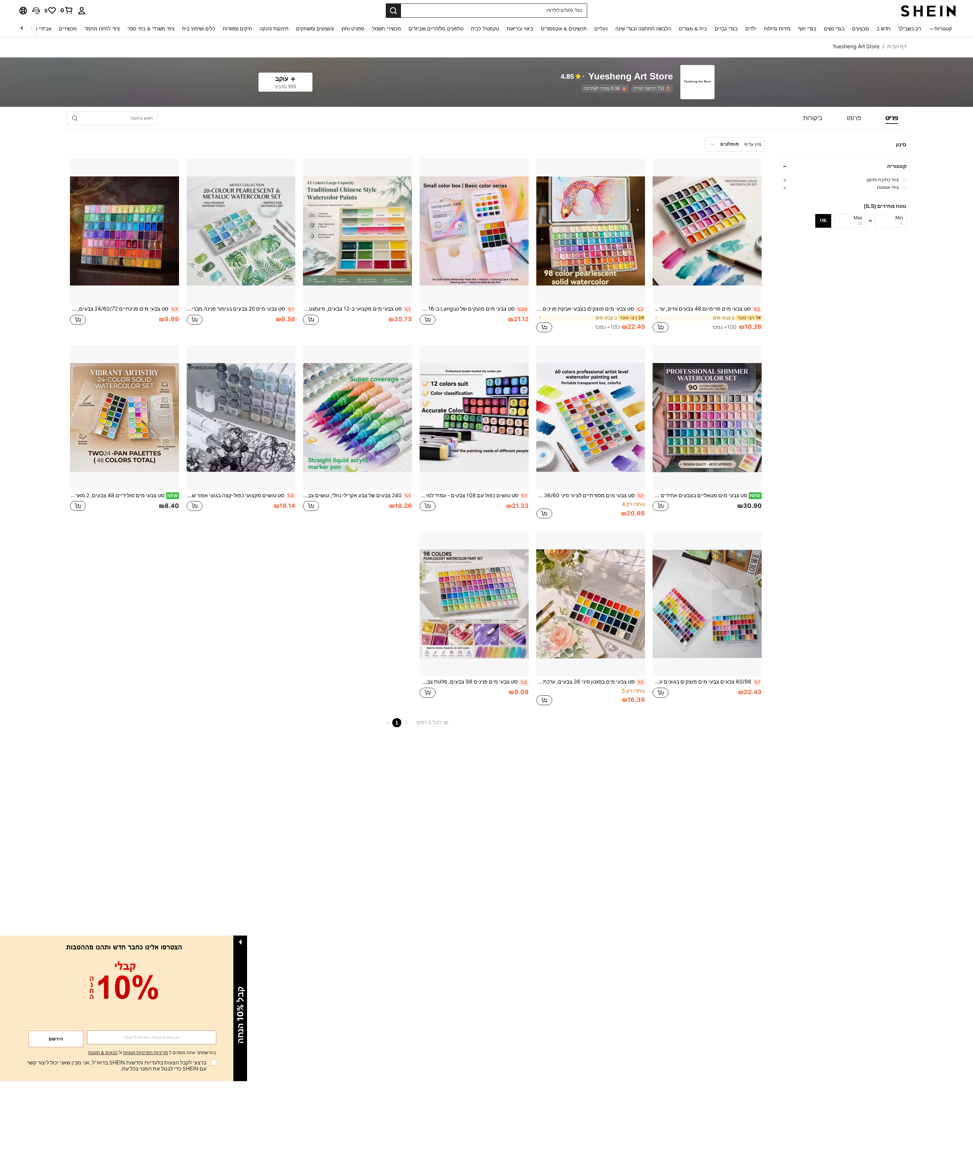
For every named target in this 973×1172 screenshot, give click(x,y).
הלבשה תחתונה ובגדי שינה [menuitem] (643, 29)
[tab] (892, 118)
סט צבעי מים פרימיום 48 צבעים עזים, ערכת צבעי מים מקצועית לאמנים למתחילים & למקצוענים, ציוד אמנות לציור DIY (706, 309)
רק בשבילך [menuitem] (909, 29)
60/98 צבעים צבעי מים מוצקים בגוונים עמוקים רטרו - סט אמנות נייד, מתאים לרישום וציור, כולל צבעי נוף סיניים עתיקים (706, 682)
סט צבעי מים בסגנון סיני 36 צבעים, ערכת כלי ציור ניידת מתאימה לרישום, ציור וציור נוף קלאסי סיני (590, 682)
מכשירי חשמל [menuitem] (386, 29)
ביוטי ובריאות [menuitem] (520, 29)
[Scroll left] (31, 28)
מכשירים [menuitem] (68, 29)
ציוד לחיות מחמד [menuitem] (102, 29)
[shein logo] (928, 10)
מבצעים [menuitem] (860, 29)
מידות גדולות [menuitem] (777, 29)
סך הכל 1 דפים (432, 722)
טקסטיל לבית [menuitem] (485, 29)
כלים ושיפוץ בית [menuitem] (198, 29)
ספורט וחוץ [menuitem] (352, 29)
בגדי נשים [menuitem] (834, 29)
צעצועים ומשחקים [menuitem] (315, 29)
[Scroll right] (22, 28)
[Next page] (387, 722)
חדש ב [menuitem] (883, 29)
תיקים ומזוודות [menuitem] (237, 29)
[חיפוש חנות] (74, 118)
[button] (36, 10)
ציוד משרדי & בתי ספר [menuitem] (150, 29)
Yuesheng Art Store (630, 76)
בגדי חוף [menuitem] (807, 29)
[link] (66, 10)
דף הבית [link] (896, 46)
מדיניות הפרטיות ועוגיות (145, 1052)
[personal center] (81, 10)
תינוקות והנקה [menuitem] (274, 29)
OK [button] (823, 220)
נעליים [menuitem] (601, 29)
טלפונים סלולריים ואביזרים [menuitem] (436, 29)
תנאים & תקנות (102, 1052)
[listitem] (651, 88)
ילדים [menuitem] (750, 29)
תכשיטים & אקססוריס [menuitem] (564, 29)
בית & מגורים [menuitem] (693, 29)
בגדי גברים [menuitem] (726, 29)
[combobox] (734, 144)
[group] (844, 179)
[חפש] (393, 10)
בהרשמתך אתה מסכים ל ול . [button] (151, 1052)
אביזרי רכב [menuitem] (40, 29)
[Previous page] (405, 722)
